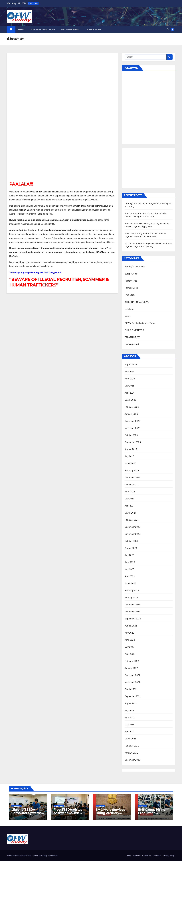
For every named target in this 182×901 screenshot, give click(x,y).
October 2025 (131, 435)
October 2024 (131, 484)
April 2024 (130, 506)
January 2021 (131, 753)
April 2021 (130, 732)
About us (136, 856)
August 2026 (131, 364)
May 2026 (129, 386)
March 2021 (130, 739)
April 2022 (130, 654)
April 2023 (130, 576)
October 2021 (131, 689)
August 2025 (131, 449)
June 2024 (130, 492)
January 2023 (131, 597)
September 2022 (133, 619)
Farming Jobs (131, 288)
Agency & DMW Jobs (135, 267)
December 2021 (132, 675)
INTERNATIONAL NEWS (43, 29)
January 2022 (131, 668)
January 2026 (131, 414)
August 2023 (131, 548)
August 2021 (131, 703)
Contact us (146, 856)
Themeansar (52, 856)
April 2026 (130, 393)
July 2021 (129, 710)
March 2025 (130, 463)
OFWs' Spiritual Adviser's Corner (140, 323)
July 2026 (129, 372)
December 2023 (132, 527)
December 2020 (132, 760)
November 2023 (132, 534)
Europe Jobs (131, 274)
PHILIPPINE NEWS (70, 29)
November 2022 (132, 612)
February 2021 (132, 746)
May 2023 (129, 569)
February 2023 (132, 590)
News (21, 29)
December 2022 (132, 604)
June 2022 (130, 640)
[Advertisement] (62, 118)
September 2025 (133, 442)
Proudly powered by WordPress (19, 856)
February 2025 (132, 470)
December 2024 (132, 477)
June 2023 (130, 562)
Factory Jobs (131, 281)
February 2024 (132, 520)
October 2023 (131, 541)
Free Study (130, 295)
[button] (168, 29)
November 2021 (132, 682)
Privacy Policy (168, 856)
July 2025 (129, 456)
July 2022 (129, 633)
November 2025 (132, 428)
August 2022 (131, 626)
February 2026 (132, 407)
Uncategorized (132, 344)
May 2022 (129, 647)
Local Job (129, 309)
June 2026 (130, 379)
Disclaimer (157, 856)
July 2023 (129, 555)
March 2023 (130, 583)
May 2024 (129, 499)
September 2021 (133, 696)
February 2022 (132, 661)
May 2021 (129, 724)
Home (129, 856)
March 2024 (130, 513)
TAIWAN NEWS (93, 29)
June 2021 (130, 717)
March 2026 (130, 400)
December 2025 (132, 421)
